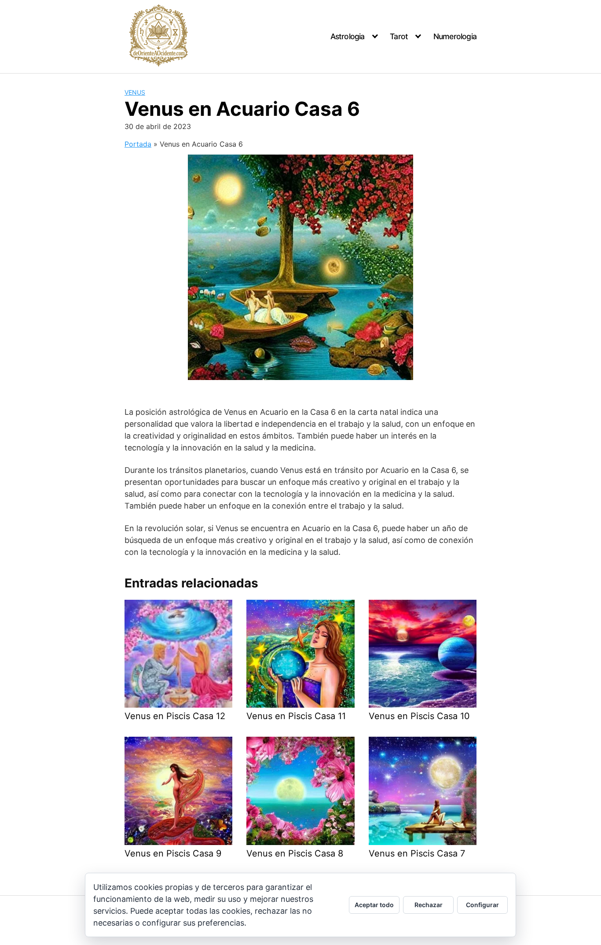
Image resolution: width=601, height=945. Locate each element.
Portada (138, 144)
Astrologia (347, 36)
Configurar (482, 904)
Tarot (399, 36)
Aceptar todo (374, 904)
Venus (135, 92)
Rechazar (428, 904)
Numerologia (454, 36)
